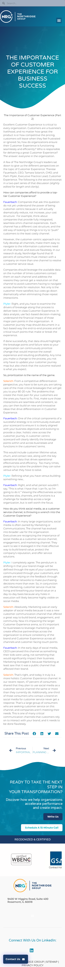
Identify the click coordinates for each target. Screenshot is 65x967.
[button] (59, 20)
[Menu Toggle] (32, 915)
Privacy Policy (33, 965)
